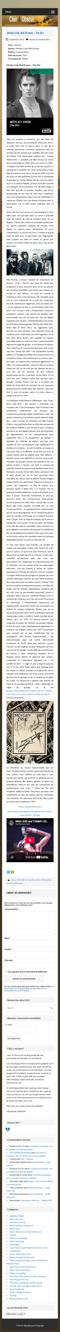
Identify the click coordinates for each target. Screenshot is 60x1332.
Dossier (13, 1235)
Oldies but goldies (17, 1273)
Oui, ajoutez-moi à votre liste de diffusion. (27, 971)
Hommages (14, 1244)
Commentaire (12, 909)
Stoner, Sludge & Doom (19, 1292)
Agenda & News (16, 1216)
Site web (9, 960)
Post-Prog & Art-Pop (18, 1279)
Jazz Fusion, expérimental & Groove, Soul (28, 1247)
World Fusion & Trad (18, 1298)
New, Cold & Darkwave (20, 1270)
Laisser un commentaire (39, 39)
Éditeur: (12, 52)
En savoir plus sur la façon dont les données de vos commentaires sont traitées (29, 988)
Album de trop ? (16, 1219)
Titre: (10, 45)
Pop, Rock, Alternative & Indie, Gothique (27, 1276)
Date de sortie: (15, 55)
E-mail (8, 949)
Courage (40, 1325)
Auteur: (11, 48)
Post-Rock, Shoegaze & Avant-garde (25, 1282)
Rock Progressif (16, 1289)
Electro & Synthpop (18, 1238)
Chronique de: (14, 58)
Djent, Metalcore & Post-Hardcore (25, 1231)
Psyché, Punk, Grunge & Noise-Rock (25, 1286)
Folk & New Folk (16, 1241)
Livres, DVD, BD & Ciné (21, 880)
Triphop (12, 1295)
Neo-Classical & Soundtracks (22, 1267)
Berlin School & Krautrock (21, 1225)
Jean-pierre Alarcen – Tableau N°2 (36, 1200)
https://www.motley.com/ (30, 806)
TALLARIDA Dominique (20, 1152)
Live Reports (15, 1251)
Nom (7, 938)
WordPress (29, 1325)
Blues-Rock (14, 1228)
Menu (8, 11)
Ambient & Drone (17, 1222)
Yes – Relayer (27, 1159)
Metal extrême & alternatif (21, 1257)
